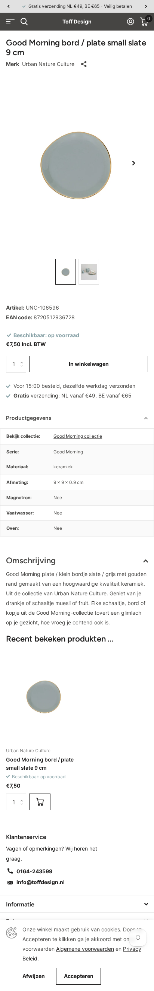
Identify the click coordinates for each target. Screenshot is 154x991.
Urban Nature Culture (48, 64)
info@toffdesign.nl (40, 882)
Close (77, 904)
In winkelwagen (89, 364)
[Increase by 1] (23, 358)
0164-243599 (34, 871)
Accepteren (78, 976)
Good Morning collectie (77, 436)
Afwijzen (33, 976)
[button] (8, 6)
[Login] (130, 22)
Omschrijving (31, 560)
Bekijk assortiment (10, 21)
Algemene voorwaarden (85, 949)
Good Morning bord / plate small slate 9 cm (40, 763)
